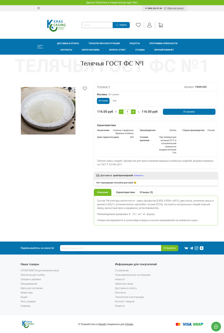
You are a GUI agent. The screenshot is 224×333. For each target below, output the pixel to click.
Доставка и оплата (68, 43)
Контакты (66, 50)
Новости (120, 279)
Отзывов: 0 (103, 87)
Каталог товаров (124, 301)
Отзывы (140, 50)
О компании (122, 270)
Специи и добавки (31, 279)
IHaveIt (102, 324)
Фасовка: (108, 94)
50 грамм (103, 100)
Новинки (25, 305)
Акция (24, 297)
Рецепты (135, 43)
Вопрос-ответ (117, 50)
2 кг (115, 100)
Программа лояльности (163, 43)
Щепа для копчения (32, 288)
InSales (129, 324)
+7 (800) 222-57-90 (153, 8)
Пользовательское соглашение (132, 274)
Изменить (139, 175)
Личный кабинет (164, 50)
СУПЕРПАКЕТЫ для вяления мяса (40, 270)
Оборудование (29, 283)
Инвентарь (27, 292)
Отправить (170, 248)
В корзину (189, 111)
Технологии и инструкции (104, 43)
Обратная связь (91, 50)
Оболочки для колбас (33, 274)
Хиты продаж (28, 301)
